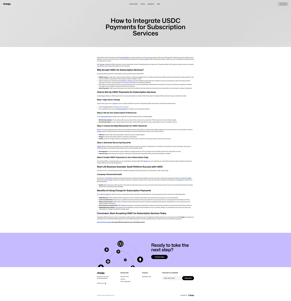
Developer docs (146, 276)
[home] (7, 4)
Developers (151, 4)
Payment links (124, 276)
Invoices (122, 279)
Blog (158, 4)
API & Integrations (125, 281)
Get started (283, 4)
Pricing (143, 4)
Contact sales (159, 257)
